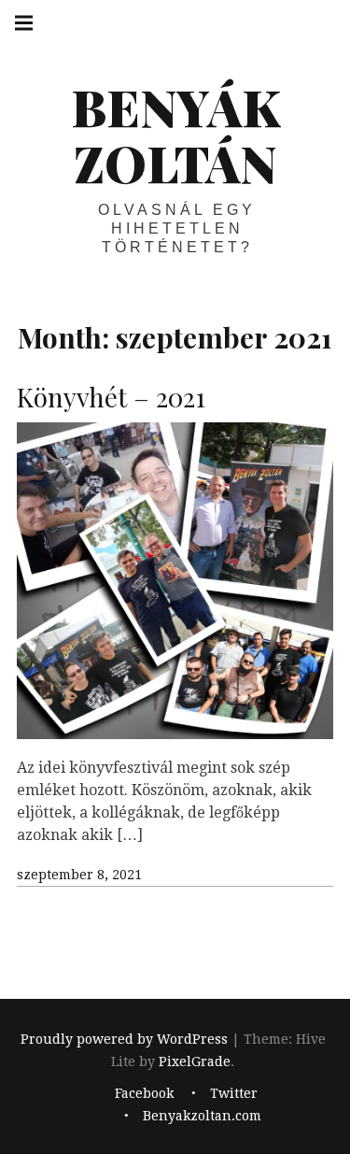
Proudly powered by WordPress (124, 1039)
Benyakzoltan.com (202, 1116)
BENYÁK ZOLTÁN (175, 134)
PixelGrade (195, 1061)
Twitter (234, 1094)
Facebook (144, 1094)
